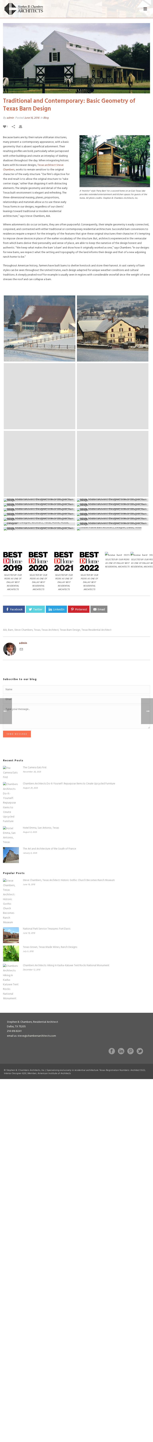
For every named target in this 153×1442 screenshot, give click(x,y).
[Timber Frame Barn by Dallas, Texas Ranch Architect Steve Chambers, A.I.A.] (112, 528)
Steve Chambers (23, 630)
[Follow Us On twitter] (140, 1051)
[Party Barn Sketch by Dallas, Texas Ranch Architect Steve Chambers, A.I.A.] (39, 524)
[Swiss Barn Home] (39, 328)
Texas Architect (50, 630)
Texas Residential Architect (96, 630)
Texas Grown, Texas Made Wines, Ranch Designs (50, 947)
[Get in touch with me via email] (21, 650)
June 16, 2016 (31, 118)
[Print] (22, 126)
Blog (46, 118)
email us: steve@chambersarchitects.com (31, 1036)
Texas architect (46, 165)
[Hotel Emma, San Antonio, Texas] (11, 835)
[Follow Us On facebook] (112, 1051)
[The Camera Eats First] (11, 773)
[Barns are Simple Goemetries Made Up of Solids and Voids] (112, 500)
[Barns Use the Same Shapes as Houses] (39, 500)
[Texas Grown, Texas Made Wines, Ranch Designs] (11, 953)
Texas (37, 630)
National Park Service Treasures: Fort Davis (46, 929)
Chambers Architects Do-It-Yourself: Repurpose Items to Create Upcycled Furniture (69, 784)
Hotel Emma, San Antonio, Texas (41, 828)
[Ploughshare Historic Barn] (39, 396)
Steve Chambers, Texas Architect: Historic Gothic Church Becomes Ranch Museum (69, 880)
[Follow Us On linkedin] (121, 1051)
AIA (5, 630)
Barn (10, 630)
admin (10, 118)
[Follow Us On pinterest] (130, 1051)
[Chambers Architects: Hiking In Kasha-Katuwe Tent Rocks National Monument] (11, 982)
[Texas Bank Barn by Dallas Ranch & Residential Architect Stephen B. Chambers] (112, 519)
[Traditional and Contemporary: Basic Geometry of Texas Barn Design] (76, 58)
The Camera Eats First (34, 767)
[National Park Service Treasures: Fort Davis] (11, 935)
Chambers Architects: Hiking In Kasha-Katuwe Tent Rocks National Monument (66, 965)
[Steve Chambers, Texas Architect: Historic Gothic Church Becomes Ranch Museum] (11, 902)
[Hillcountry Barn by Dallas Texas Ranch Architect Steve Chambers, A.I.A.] (39, 528)
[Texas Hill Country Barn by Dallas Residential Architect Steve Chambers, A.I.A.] (39, 519)
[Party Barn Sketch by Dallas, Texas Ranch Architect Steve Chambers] (112, 524)
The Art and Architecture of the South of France (49, 849)
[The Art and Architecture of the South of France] (11, 855)
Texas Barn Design (70, 630)
